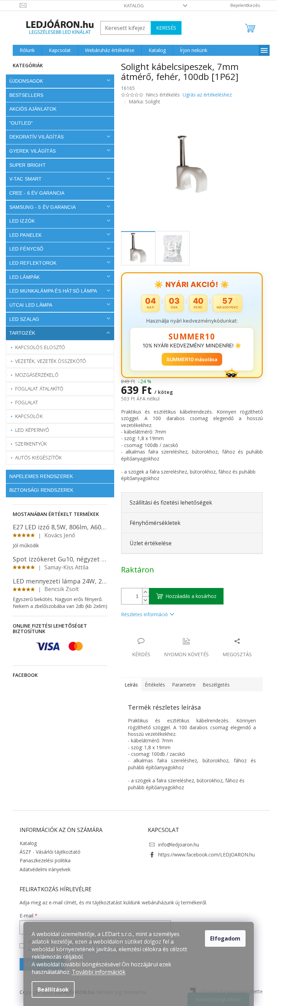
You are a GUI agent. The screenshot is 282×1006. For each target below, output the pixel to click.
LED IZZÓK (19, 221)
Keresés (163, 27)
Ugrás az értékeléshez (204, 94)
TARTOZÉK (20, 333)
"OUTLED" (18, 123)
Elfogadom (225, 938)
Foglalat (24, 402)
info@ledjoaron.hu (176, 844)
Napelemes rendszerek (38, 476)
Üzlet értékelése (148, 543)
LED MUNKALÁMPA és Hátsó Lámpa (51, 291)
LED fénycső (24, 249)
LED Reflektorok (30, 263)
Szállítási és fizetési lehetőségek (168, 502)
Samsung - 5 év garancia (40, 207)
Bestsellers (24, 95)
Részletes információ (141, 614)
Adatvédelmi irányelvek (42, 869)
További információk (99, 972)
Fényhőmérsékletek (152, 523)
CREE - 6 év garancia (34, 193)
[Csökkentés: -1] (142, 600)
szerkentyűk (28, 443)
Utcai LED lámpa (28, 305)
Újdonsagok (24, 81)
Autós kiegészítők (36, 457)
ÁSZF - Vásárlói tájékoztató (47, 852)
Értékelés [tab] (152, 684)
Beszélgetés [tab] (213, 684)
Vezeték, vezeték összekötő (48, 361)
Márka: (142, 101)
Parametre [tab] (181, 684)
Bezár (166, 634)
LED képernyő (30, 430)
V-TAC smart (23, 179)
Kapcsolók (26, 416)
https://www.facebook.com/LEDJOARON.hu (204, 854)
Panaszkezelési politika (42, 860)
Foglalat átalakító (37, 388)
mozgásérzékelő (34, 375)
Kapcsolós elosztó (38, 347)
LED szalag (22, 319)
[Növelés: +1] (142, 592)
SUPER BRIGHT (25, 165)
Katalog (131, 5)
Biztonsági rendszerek (39, 490)
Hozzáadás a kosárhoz (188, 596)
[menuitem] (24, 50)
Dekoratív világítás (34, 137)
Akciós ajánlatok (30, 109)
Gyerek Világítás (30, 151)
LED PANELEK (23, 235)
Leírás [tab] (128, 684)
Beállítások (53, 989)
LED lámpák (22, 277)
